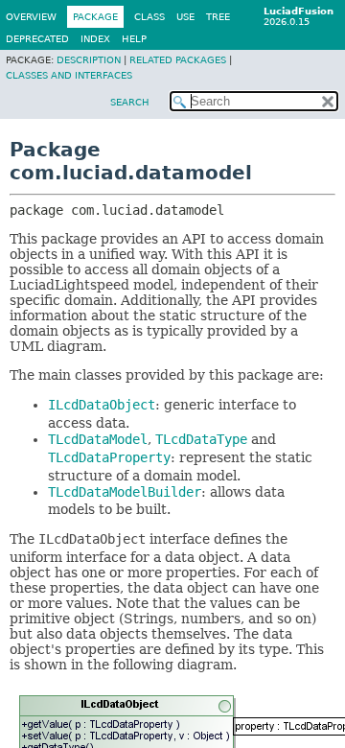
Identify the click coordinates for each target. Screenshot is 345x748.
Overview (31, 17)
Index (95, 39)
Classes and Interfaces (69, 75)
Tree (218, 17)
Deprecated (37, 39)
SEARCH (130, 102)
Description (89, 60)
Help (134, 39)
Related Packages (177, 60)
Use (185, 17)
